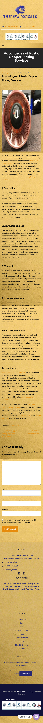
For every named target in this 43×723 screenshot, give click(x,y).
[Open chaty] (36, 717)
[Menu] (5, 45)
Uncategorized (7, 73)
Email (4, 499)
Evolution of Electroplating (34, 431)
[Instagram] (24, 573)
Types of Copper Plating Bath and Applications (9, 433)
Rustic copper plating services (13, 372)
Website (5, 510)
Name (5, 489)
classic (29, 73)
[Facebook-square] (19, 573)
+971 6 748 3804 (25, 415)
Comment (6, 460)
